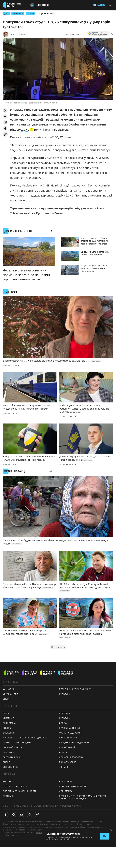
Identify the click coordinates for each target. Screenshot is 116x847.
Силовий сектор (12, 747)
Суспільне (41, 830)
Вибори (7, 728)
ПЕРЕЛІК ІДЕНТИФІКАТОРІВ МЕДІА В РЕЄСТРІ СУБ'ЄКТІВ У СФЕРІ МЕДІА (82, 797)
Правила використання (73, 786)
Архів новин (66, 781)
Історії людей (67, 747)
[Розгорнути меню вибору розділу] (32, 5)
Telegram (16, 213)
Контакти (8, 781)
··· (83, 5)
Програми (9, 796)
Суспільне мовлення (15, 786)
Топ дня (64, 767)
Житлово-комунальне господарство (25, 737)
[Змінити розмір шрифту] (111, 34)
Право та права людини (17, 742)
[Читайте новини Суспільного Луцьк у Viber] (29, 814)
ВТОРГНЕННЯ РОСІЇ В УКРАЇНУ (75, 689)
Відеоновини (11, 767)
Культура (64, 694)
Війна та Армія (67, 762)
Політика (8, 752)
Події (6, 713)
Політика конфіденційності (19, 791)
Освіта (63, 723)
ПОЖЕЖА (30, 14)
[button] (5, 110)
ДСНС (6, 14)
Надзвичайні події (46, 14)
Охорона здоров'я (70, 732)
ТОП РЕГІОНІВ (18, 14)
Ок (104, 836)
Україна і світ (10, 694)
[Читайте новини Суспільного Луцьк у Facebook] (5, 814)
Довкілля (8, 732)
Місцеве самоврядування (74, 742)
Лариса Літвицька (19, 34)
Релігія (63, 752)
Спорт (6, 699)
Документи (66, 791)
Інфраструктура (68, 737)
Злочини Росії (11, 757)
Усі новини (43, 5)
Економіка (9, 723)
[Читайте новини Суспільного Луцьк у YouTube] (21, 814)
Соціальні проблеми (71, 757)
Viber (31, 213)
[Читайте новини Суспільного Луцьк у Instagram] (13, 814)
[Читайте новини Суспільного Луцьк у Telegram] (37, 814)
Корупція (64, 713)
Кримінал (8, 718)
